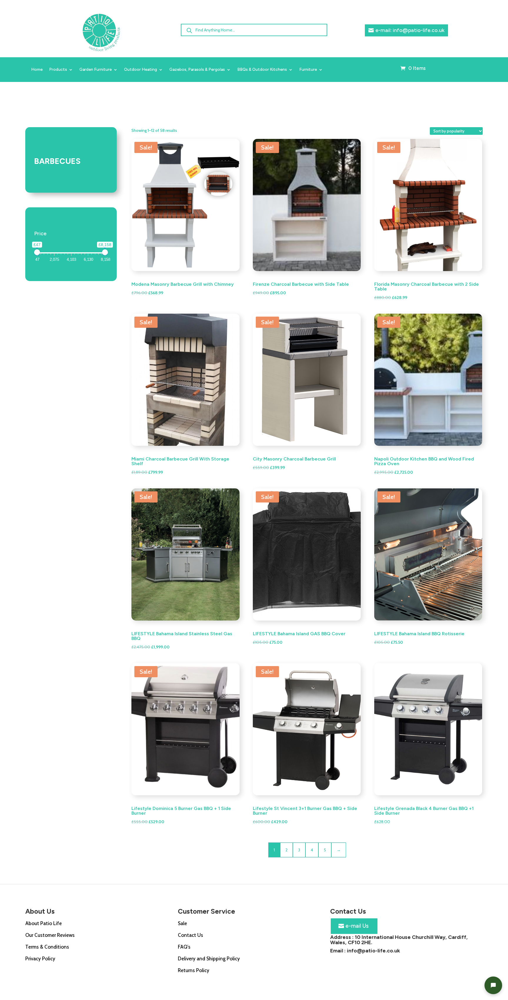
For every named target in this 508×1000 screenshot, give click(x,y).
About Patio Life (43, 923)
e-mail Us (357, 925)
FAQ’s (184, 947)
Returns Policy (193, 970)
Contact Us (190, 935)
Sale (182, 923)
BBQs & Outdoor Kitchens (262, 70)
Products (58, 70)
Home (37, 70)
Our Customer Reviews (50, 935)
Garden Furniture (95, 70)
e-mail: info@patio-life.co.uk (409, 30)
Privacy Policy (40, 959)
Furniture (308, 70)
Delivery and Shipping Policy (209, 959)
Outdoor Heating (140, 70)
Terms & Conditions (47, 947)
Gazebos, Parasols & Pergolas (197, 70)
